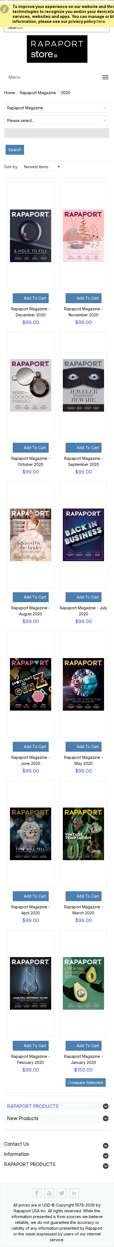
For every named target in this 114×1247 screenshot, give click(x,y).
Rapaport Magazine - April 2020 (30, 909)
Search (14, 149)
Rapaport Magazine (38, 92)
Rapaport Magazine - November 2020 (83, 311)
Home (9, 92)
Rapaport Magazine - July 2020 (83, 610)
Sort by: (11, 166)
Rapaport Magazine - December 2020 (30, 311)
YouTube (49, 1193)
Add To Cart (35, 298)
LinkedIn (74, 1193)
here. (101, 21)
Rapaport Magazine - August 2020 (30, 610)
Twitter (62, 1193)
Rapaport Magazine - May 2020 (83, 760)
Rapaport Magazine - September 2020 (83, 461)
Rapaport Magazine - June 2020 (30, 760)
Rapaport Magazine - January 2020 (83, 1059)
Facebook (37, 1193)
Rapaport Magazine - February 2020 (30, 1059)
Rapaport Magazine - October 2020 (30, 461)
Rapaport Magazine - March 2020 (83, 909)
